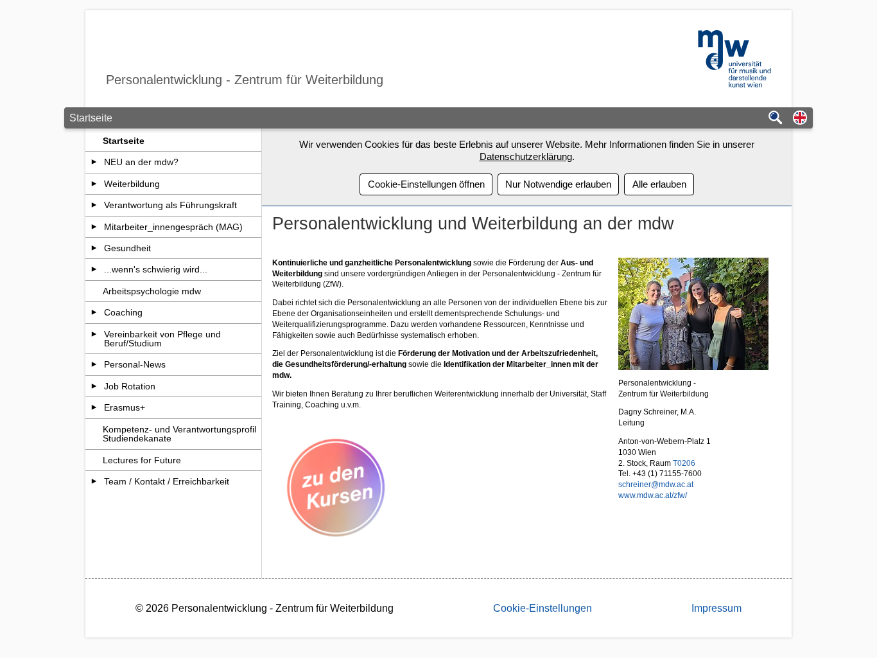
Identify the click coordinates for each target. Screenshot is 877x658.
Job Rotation (129, 386)
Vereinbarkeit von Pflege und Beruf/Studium (162, 338)
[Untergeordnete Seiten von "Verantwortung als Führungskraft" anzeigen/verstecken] (94, 205)
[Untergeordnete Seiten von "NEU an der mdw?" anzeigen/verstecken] (94, 162)
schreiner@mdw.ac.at (655, 484)
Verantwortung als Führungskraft (170, 205)
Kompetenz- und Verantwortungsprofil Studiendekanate (179, 433)
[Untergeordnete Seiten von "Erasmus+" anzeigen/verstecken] (94, 407)
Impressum (716, 608)
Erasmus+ (124, 407)
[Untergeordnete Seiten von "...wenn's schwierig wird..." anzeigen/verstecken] (94, 269)
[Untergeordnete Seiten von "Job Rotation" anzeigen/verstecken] (94, 386)
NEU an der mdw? (141, 162)
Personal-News (135, 364)
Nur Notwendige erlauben (558, 184)
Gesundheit (127, 248)
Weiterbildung (132, 184)
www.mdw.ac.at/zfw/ (652, 495)
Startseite (123, 141)
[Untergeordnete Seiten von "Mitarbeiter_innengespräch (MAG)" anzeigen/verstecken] (94, 227)
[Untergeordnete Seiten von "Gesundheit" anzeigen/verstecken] (94, 248)
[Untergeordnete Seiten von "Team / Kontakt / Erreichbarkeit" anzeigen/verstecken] (94, 481)
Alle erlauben (659, 184)
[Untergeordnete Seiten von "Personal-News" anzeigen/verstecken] (94, 364)
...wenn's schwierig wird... (155, 269)
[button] (800, 119)
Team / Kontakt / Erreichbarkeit (166, 481)
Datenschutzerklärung (526, 156)
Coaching (123, 312)
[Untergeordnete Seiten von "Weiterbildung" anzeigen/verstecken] (94, 183)
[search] (775, 119)
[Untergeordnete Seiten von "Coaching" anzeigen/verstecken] (94, 312)
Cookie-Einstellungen (542, 608)
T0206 (684, 463)
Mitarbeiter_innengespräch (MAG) (173, 227)
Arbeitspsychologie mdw (152, 291)
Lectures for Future (142, 460)
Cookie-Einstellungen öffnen (426, 184)
